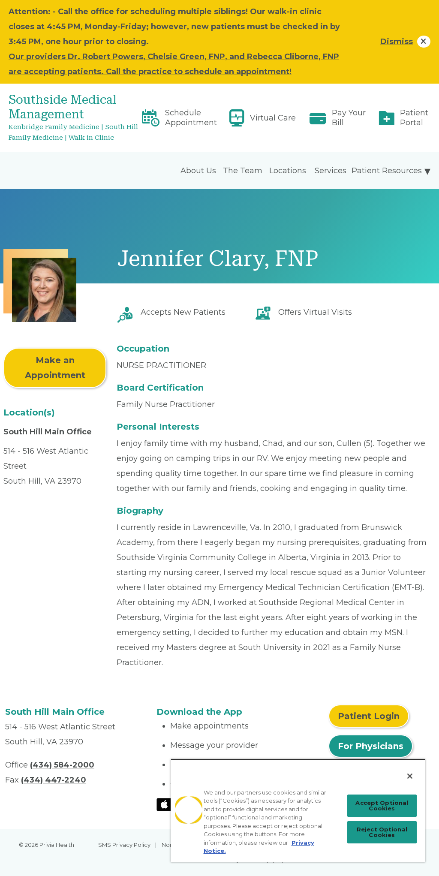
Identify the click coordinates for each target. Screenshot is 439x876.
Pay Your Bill (349, 117)
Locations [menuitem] (287, 170)
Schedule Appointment (191, 117)
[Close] (409, 776)
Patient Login (369, 716)
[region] (298, 810)
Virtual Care (273, 118)
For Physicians (370, 746)
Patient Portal (414, 117)
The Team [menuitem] (242, 170)
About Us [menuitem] (198, 170)
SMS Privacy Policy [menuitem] (124, 844)
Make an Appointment (55, 367)
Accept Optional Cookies (381, 805)
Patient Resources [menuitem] (387, 170)
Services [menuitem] (330, 170)
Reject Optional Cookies (382, 832)
